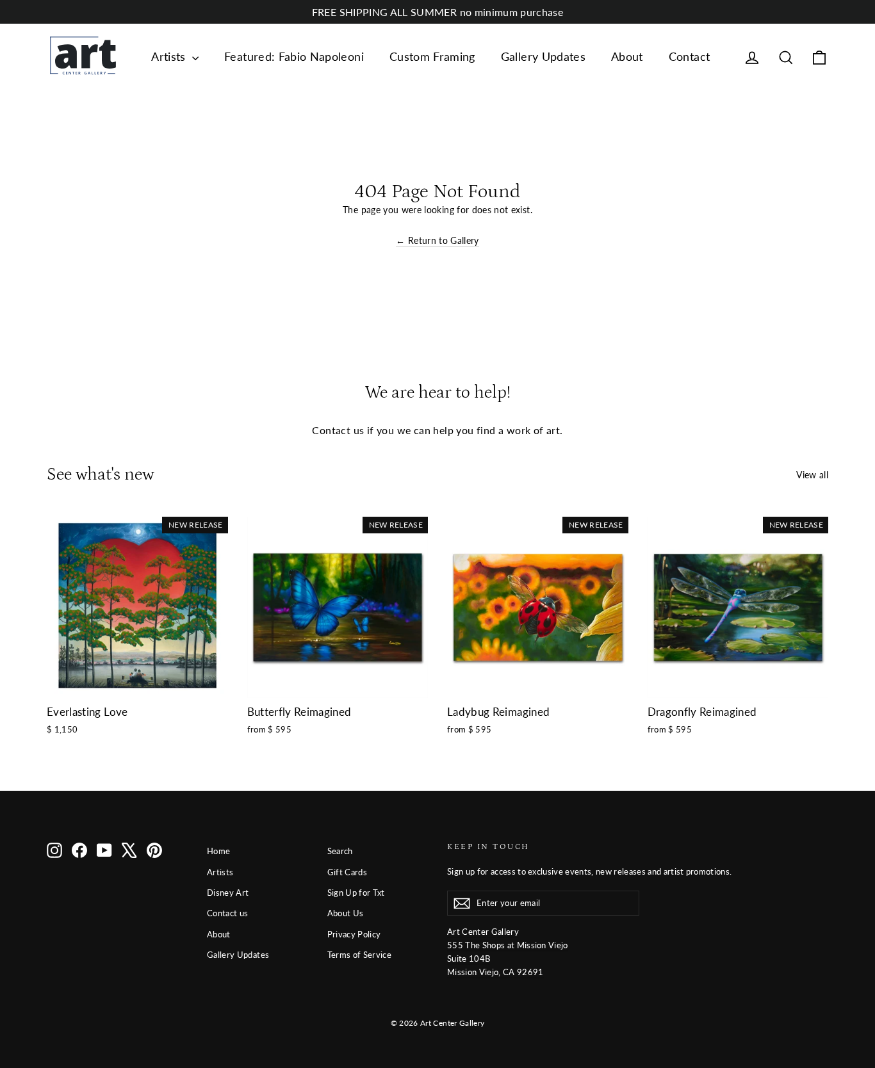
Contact (689, 56)
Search (340, 851)
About (627, 56)
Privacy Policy (354, 934)
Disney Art (228, 892)
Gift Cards (347, 872)
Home (218, 851)
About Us (345, 913)
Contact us (228, 913)
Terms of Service (359, 955)
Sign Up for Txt (356, 892)
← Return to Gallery (437, 240)
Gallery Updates (543, 56)
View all (812, 474)
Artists (170, 56)
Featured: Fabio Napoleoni (294, 56)
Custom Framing (432, 56)
